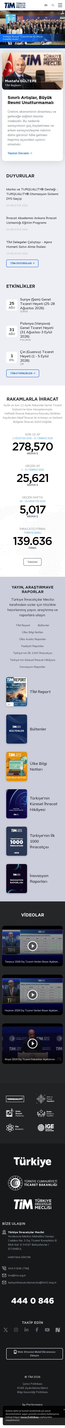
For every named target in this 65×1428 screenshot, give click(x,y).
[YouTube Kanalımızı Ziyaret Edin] (47, 1330)
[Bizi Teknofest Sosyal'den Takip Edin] (57, 1330)
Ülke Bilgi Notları (32, 632)
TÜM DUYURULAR (21, 263)
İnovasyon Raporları (32, 666)
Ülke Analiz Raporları (32, 639)
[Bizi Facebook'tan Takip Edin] (37, 1330)
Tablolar (32, 561)
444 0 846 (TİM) (18, 1268)
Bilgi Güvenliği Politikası (32, 1392)
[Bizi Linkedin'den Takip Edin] (26, 1330)
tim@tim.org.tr (17, 1275)
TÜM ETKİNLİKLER (21, 373)
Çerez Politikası (32, 1383)
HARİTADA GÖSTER (19, 1257)
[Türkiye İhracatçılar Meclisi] (32, 1204)
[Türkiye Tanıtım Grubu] (32, 1162)
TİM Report (23, 625)
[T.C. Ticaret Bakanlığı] (32, 1183)
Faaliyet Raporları (32, 646)
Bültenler (43, 625)
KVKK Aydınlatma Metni (32, 1388)
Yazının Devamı (19, 153)
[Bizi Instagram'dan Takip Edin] (16, 1330)
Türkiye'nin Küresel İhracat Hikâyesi (32, 660)
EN (46, 5)
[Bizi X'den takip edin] (5, 1330)
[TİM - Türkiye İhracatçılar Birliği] (15, 5)
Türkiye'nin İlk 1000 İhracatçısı (32, 653)
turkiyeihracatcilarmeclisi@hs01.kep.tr (32, 1282)
